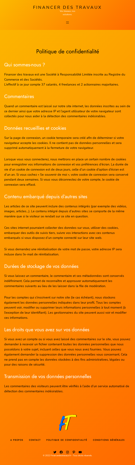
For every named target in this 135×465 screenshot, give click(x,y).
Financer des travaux (67, 7)
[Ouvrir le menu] (67, 22)
